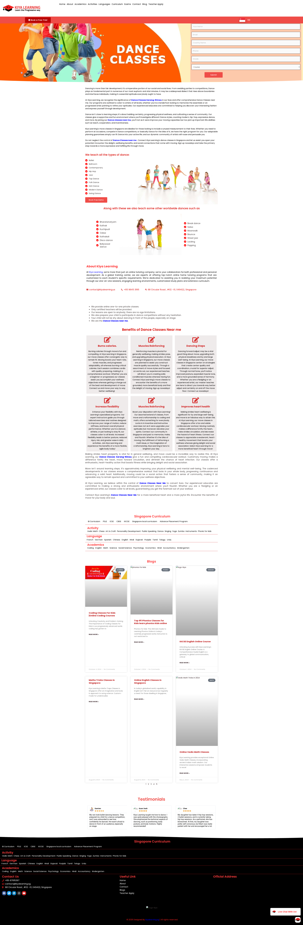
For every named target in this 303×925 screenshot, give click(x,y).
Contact (136, 4)
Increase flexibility (107, 406)
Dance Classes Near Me (153, 483)
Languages (104, 4)
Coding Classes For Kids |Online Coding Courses (102, 614)
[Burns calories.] (107, 339)
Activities (92, 4)
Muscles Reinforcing (151, 346)
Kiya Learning (96, 272)
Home (62, 4)
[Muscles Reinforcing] (151, 339)
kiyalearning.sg (152, 919)
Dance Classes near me (124, 140)
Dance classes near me (119, 120)
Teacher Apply (155, 4)
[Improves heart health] (196, 400)
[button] (38, 20)
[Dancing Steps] (196, 339)
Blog (144, 4)
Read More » (94, 634)
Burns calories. (107, 346)
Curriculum (117, 4)
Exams (127, 4)
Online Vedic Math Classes (194, 752)
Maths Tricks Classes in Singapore (102, 681)
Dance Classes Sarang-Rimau (115, 456)
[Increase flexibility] (107, 400)
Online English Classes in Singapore (147, 681)
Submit (213, 75)
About (70, 4)
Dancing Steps (195, 346)
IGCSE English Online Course (195, 641)
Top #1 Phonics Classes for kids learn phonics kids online (150, 622)
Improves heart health (195, 406)
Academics (80, 4)
